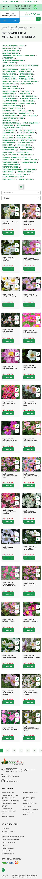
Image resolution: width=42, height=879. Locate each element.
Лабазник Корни (23, 125)
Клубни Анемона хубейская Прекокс (29, 584)
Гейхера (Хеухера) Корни (11, 81)
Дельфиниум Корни (9, 96)
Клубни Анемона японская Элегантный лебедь (31, 728)
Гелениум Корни (30, 81)
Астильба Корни (8, 58)
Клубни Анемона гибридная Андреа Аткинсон (8, 258)
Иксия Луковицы (27, 101)
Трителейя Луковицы (10, 167)
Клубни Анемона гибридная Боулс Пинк (31, 259)
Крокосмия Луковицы (10, 123)
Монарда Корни (8, 142)
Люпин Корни (7, 135)
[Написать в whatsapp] (34, 7)
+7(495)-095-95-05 (24, 6)
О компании (5, 828)
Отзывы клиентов (7, 848)
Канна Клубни (7, 111)
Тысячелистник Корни (11, 169)
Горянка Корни (26, 91)
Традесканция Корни (10, 164)
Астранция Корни (9, 63)
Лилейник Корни (8, 133)
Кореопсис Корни (29, 115)
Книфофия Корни (25, 113)
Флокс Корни (7, 172)
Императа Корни (8, 103)
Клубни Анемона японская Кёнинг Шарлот (8, 692)
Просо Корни (7, 152)
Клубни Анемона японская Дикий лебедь (31, 656)
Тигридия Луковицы (28, 162)
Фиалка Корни (29, 169)
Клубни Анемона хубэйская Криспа (8, 620)
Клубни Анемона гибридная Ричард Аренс (29, 403)
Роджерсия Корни (9, 155)
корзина (34, 14)
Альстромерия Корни (10, 50)
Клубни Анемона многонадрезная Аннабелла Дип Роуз (9, 584)
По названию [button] (8, 193)
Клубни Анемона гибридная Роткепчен (9, 439)
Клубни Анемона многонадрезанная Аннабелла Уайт (30, 548)
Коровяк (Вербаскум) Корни (12, 118)
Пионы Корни (27, 147)
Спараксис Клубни (9, 162)
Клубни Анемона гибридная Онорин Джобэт (29, 367)
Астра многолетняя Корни (12, 60)
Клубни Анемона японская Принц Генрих (10, 728)
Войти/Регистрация (26, 14)
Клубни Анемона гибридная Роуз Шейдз (31, 439)
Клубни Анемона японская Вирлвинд (9, 656)
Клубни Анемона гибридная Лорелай (30, 295)
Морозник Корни (24, 142)
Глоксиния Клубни (9, 91)
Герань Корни (26, 84)
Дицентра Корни (8, 98)
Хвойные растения (7, 816)
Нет (4, 20)
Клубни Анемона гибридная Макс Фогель (7, 331)
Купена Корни (7, 125)
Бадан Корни (25, 69)
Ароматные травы (28, 798)
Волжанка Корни (8, 79)
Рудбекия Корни (26, 155)
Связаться (8, 232)
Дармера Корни (24, 93)
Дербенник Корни (28, 96)
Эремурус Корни (8, 179)
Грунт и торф (26, 806)
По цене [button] (7, 198)
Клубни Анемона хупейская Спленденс (30, 620)
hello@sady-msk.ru (13, 781)
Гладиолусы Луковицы (11, 89)
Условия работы (7, 851)
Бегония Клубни (8, 71)
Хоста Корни (21, 174)
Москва (4, 8)
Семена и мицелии (7, 792)
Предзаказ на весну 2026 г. (10, 839)
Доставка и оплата (7, 831)
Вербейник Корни (8, 76)
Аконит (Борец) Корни (10, 48)
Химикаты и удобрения (30, 809)
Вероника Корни (25, 76)
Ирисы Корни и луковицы (12, 106)
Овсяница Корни (24, 145)
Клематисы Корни (24, 111)
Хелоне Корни (7, 174)
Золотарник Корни (9, 101)
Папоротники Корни (10, 147)
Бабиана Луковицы (9, 69)
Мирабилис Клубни (9, 140)
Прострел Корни (22, 152)
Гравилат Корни (8, 93)
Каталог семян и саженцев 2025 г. (12, 837)
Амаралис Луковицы (10, 53)
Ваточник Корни (26, 74)
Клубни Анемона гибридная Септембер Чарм (9, 475)
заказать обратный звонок (22, 8)
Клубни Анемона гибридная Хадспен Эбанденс (9, 511)
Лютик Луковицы (23, 135)
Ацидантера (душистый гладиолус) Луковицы (20, 65)
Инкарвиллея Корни (26, 103)
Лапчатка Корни (8, 130)
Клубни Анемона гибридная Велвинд (9, 295)
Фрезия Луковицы (24, 172)
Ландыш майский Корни (11, 128)
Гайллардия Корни (26, 79)
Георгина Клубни (8, 84)
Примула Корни (26, 150)
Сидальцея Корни (30, 159)
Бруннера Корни (25, 71)
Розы (3, 814)
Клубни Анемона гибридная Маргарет (30, 331)
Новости (4, 845)
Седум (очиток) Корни (10, 159)
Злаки (24, 800)
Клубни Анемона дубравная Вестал (29, 511)
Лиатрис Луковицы (26, 130)
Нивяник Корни (8, 145)
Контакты (4, 834)
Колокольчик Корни (10, 115)
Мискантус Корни (28, 140)
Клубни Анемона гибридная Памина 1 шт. (9, 403)
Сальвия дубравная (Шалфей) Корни (16, 157)
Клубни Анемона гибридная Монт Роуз (9, 367)
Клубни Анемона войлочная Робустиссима (28, 222)
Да (15, 20)
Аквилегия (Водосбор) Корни (13, 46)
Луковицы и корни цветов (10, 800)
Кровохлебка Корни (9, 120)
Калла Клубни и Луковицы (12, 108)
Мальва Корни (7, 137)
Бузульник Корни (9, 74)
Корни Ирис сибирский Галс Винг (9, 222)
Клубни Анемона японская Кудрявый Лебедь (30, 692)
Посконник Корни (9, 150)
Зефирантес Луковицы (28, 98)
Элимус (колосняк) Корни (12, 177)
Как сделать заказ (7, 854)
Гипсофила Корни (9, 86)
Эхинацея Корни (25, 179)
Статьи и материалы (8, 842)
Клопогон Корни (8, 113)
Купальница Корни (30, 123)
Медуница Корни (23, 137)
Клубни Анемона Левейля (7, 548)
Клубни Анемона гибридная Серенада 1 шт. (31, 475)
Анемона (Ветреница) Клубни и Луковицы (18, 55)
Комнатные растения (29, 803)
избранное (30, 14)
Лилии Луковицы (27, 133)
